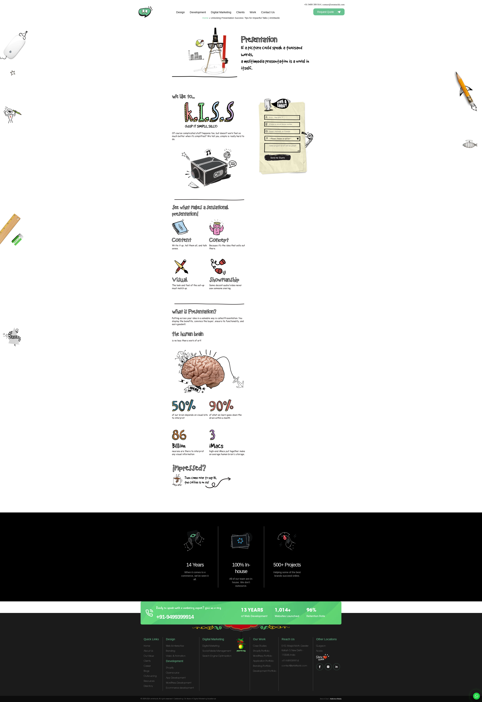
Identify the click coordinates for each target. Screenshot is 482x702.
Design (180, 12)
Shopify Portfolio (261, 651)
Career (147, 666)
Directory (148, 686)
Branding (170, 651)
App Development (176, 678)
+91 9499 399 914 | (313, 4)
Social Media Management (216, 651)
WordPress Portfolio (262, 656)
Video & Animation (176, 656)
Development (198, 12)
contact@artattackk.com (333, 4)
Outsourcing (150, 676)
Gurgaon (321, 646)
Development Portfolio (264, 671)
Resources (149, 681)
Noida (319, 651)
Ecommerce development (180, 688)
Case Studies (260, 646)
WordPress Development (178, 683)
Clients (240, 12)
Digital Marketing (221, 12)
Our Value (149, 656)
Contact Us (268, 12)
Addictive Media (335, 699)
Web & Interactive (175, 646)
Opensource (172, 673)
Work (253, 12)
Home (147, 646)
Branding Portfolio (262, 666)
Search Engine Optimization (216, 656)
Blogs (146, 671)
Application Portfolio (263, 661)
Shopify (170, 668)
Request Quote (325, 12)
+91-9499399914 (175, 617)
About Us (148, 651)
